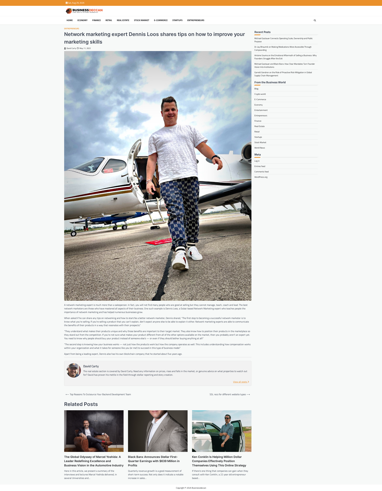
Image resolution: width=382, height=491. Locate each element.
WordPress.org (260, 176)
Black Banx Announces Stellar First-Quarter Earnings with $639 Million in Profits (154, 461)
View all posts (240, 382)
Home (70, 20)
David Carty (71, 48)
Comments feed (261, 171)
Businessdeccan (199, 487)
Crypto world (260, 94)
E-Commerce (161, 20)
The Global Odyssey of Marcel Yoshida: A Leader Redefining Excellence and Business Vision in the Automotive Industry (94, 461)
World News (259, 147)
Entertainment (261, 110)
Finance (96, 20)
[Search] (315, 20)
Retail (108, 20)
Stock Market (141, 20)
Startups (177, 20)
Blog (256, 88)
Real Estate (123, 20)
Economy (82, 20)
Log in (257, 160)
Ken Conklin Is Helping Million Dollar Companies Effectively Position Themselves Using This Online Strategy (219, 461)
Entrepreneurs (195, 20)
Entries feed (259, 166)
